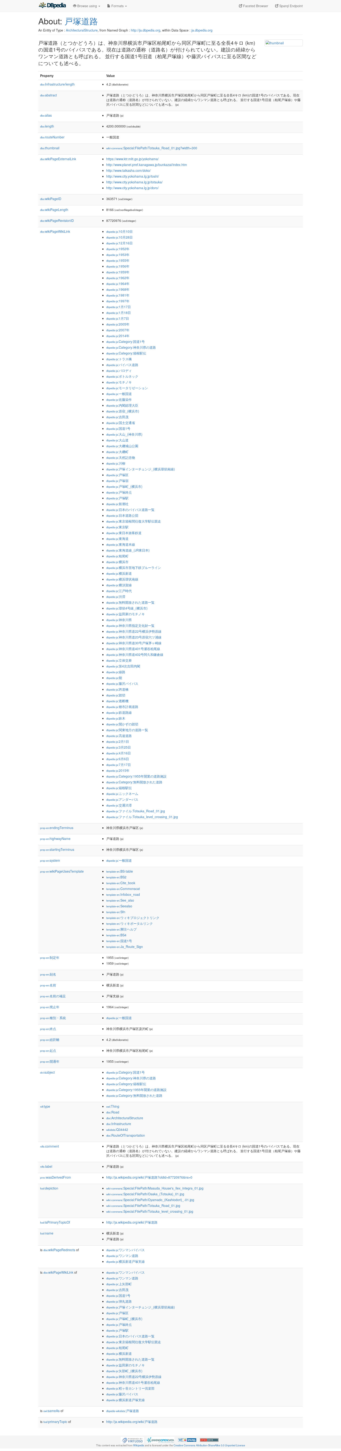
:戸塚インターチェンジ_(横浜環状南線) (140, 469)
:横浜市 (117, 561)
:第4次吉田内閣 (123, 666)
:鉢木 (115, 718)
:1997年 (117, 301)
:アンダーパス (122, 799)
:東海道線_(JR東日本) (128, 550)
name (46, 1233)
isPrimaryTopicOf (55, 1222)
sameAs (51, 1410)
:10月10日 (119, 231)
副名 (48, 974)
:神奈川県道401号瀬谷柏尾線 (133, 648)
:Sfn (115, 911)
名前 (48, 985)
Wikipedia (138, 1445)
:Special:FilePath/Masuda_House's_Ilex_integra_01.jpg (154, 1188)
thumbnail (49, 148)
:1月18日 (118, 312)
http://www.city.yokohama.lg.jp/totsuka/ (134, 182)
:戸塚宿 (117, 480)
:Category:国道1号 (125, 341)
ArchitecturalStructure (82, 30)
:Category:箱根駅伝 (126, 353)
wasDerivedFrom (55, 1177)
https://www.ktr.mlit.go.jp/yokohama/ (132, 158)
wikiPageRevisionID (57, 220)
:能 (114, 677)
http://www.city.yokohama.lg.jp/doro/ (132, 187)
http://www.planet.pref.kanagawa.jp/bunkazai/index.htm (146, 164)
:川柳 (115, 463)
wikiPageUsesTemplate (62, 871)
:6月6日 (117, 758)
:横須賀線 (119, 585)
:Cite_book (120, 882)
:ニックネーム (122, 793)
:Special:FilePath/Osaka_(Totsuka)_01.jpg (145, 1194)
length (47, 126)
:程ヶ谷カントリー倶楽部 (130, 1388)
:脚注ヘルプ (121, 929)
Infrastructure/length (57, 84)
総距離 (49, 1039)
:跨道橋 (117, 689)
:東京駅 (117, 527)
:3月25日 (118, 747)
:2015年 (117, 770)
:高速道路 (119, 735)
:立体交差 (119, 660)
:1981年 (117, 295)
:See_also (120, 900)
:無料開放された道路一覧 (130, 602)
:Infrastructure (118, 1123)
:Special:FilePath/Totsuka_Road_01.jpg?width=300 (151, 148)
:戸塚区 (117, 474)
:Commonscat (123, 888)
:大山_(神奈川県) (124, 434)
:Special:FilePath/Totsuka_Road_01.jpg (143, 1205)
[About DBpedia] (52, 6)
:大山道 (117, 440)
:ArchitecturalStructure (124, 1118)
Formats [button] (117, 5)
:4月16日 (118, 753)
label (46, 1166)
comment (49, 1146)
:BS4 (116, 935)
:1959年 (117, 272)
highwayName (55, 838)
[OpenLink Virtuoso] (132, 1439)
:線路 (115, 672)
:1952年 (117, 248)
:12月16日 (119, 243)
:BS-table (119, 871)
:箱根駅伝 (119, 787)
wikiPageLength (54, 209)
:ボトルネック (122, 376)
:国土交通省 (120, 422)
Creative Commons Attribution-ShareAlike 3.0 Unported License (209, 1445)
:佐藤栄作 (119, 399)
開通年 (49, 1061)
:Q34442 (117, 1129)
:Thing (112, 1106)
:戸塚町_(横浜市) (124, 486)
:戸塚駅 (117, 498)
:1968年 (117, 289)
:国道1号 (118, 428)
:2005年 (117, 324)
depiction (49, 1188)
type (45, 1106)
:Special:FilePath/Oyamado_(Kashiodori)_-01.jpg (150, 1199)
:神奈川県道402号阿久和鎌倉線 (134, 654)
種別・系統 (53, 1017)
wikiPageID (50, 198)
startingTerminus (57, 849)
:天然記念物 (120, 457)
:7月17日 (118, 764)
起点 (48, 1050)
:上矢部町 (119, 1284)
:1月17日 (118, 306)
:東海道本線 (120, 544)
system (50, 860)
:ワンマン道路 (122, 1255)
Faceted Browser (255, 5)
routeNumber (52, 137)
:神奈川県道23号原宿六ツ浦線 (133, 637)
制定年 (49, 957)
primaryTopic (55, 1421)
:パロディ (119, 370)
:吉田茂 (117, 417)
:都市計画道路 (122, 706)
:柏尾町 (117, 556)
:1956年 (117, 266)
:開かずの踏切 (122, 724)
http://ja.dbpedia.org (145, 30)
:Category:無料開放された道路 (134, 782)
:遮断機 (117, 700)
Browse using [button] (87, 5)
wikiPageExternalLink (58, 158)
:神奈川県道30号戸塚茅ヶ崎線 (133, 643)
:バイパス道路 (122, 364)
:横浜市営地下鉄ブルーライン (133, 567)
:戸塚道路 (122, 1410)
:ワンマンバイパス (125, 1249)
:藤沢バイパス (122, 683)
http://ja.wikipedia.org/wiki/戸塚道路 (132, 1222)
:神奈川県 (119, 619)
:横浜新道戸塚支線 (125, 1261)
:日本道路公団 (122, 515)
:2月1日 (117, 741)
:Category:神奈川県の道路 (131, 347)
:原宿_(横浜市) (122, 411)
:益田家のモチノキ (125, 614)
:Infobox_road (123, 894)
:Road (112, 1112)
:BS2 (116, 877)
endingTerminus (56, 827)
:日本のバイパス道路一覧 (130, 509)
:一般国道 (119, 393)
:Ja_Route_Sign (124, 946)
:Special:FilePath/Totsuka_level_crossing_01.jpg (149, 1211)
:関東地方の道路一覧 (127, 729)
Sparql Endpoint (290, 5)
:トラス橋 (119, 359)
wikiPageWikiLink (55, 231)
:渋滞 (115, 596)
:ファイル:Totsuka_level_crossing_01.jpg (142, 816)
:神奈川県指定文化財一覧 (130, 625)
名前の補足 (53, 996)
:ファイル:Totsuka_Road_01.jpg (135, 811)
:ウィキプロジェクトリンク (132, 917)
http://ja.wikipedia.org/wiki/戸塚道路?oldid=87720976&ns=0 (149, 1177)
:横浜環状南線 (122, 579)
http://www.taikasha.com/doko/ (128, 170)
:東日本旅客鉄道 (124, 532)
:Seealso (119, 906)
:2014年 (117, 335)
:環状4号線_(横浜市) (127, 608)
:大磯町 (117, 451)
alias (46, 115)
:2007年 (117, 330)
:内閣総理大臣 (122, 405)
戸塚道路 (81, 21)
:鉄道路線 (119, 712)
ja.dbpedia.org (201, 30)
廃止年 (49, 1007)
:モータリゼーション (127, 388)
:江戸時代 (119, 590)
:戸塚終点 (119, 492)
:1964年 (117, 283)
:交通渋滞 (119, 805)
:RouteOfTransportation (125, 1135)
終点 (48, 1028)
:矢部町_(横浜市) (124, 1370)
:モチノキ (119, 382)
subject (47, 1072)
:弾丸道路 (119, 1301)
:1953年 (117, 254)
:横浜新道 (119, 573)
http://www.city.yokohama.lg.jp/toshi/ (132, 176)
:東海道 (117, 538)
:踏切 (115, 695)
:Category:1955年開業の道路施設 (136, 776)
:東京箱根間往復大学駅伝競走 (133, 521)
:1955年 (117, 260)
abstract (48, 95)
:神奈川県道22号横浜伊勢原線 (133, 631)
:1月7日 (117, 318)
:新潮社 (117, 503)
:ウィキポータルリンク (129, 923)
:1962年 (117, 277)
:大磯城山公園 (122, 445)
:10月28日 (119, 237)
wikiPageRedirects (59, 1249)
